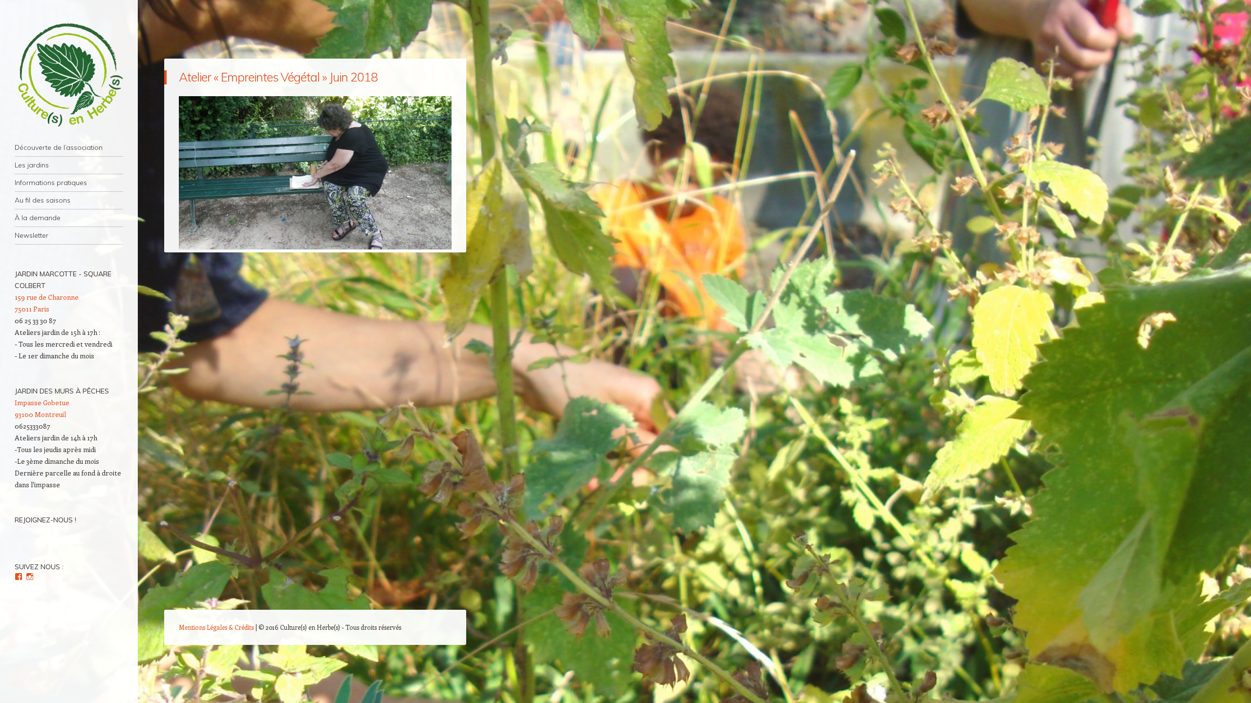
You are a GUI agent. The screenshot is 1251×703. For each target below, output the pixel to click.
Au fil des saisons (42, 200)
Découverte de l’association (59, 147)
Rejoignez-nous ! (45, 520)
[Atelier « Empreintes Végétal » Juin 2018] (315, 246)
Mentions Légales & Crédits (216, 627)
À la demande (38, 217)
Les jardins (32, 165)
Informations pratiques (51, 182)
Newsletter (31, 235)
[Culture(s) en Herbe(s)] (69, 75)
